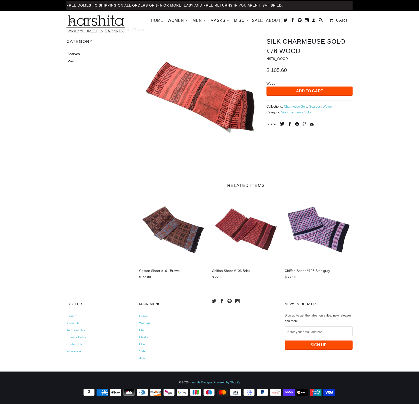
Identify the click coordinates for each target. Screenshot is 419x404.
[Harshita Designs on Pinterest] (300, 21)
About (273, 20)
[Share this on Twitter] (281, 124)
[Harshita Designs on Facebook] (293, 21)
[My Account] (314, 21)
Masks (219, 20)
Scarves (73, 54)
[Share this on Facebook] (288, 124)
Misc (241, 20)
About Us (73, 323)
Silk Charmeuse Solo (296, 112)
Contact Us (74, 344)
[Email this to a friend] (310, 124)
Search (71, 316)
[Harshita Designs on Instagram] (307, 21)
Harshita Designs (200, 382)
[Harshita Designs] (100, 24)
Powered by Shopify (227, 382)
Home (157, 20)
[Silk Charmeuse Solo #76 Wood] (200, 97)
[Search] (321, 21)
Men (199, 20)
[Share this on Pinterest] (296, 124)
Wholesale (73, 351)
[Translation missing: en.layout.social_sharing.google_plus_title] (303, 124)
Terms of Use (75, 330)
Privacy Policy (76, 337)
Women (178, 20)
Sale (257, 20)
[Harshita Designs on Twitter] (286, 21)
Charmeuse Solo (295, 106)
